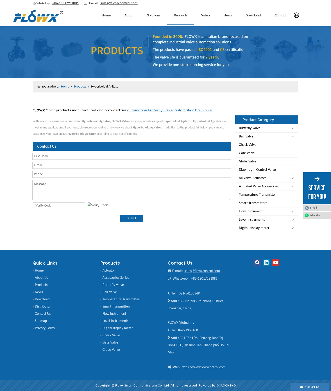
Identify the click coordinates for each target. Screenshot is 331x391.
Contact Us (43, 314)
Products (41, 285)
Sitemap (41, 321)
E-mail (177, 271)
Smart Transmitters (253, 203)
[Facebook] (257, 262)
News (39, 292)
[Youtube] (275, 262)
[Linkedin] (266, 262)
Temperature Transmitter (257, 195)
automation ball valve (193, 110)
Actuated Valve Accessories (259, 186)
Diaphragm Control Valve (257, 170)
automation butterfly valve (150, 110)
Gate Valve (247, 153)
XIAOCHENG (226, 385)
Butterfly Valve (249, 128)
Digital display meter (254, 228)
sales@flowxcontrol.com (119, 3)
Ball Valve (246, 136)
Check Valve (247, 145)
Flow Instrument (251, 211)
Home (39, 270)
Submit (131, 218)
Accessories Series (115, 278)
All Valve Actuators (252, 178)
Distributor (43, 306)
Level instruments (252, 220)
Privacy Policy (45, 328)
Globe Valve (247, 161)
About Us (41, 278)
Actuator (108, 270)
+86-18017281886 (65, 3)
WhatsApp (315, 215)
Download (42, 299)
